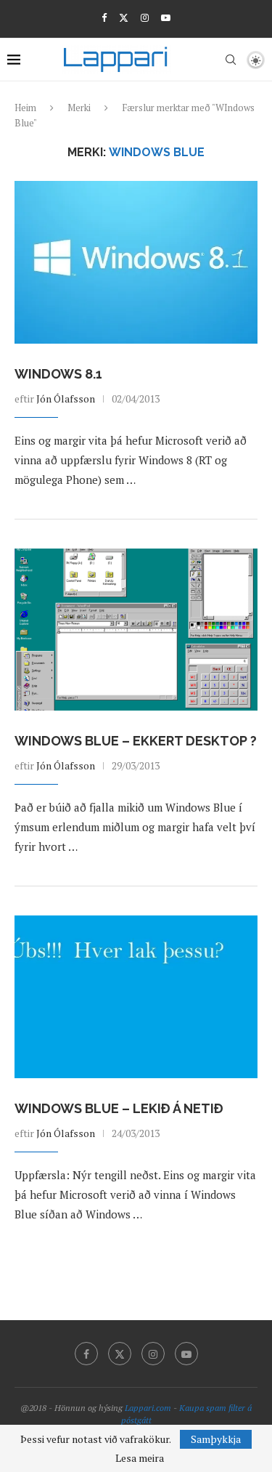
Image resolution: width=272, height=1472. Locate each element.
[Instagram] (145, 17)
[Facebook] (104, 17)
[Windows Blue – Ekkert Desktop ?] (136, 630)
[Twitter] (123, 17)
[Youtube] (165, 17)
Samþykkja (216, 1439)
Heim (25, 107)
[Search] (230, 60)
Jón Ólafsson (65, 398)
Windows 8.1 (58, 373)
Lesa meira (139, 1458)
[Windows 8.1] (136, 262)
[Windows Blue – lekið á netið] (136, 996)
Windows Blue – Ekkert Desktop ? (136, 740)
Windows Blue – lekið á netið (119, 1108)
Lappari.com (148, 1407)
